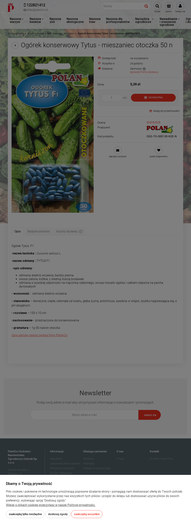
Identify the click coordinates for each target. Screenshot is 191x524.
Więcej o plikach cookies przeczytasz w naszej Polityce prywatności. (51, 505)
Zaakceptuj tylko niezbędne (25, 514)
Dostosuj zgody (58, 514)
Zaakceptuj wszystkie (87, 514)
